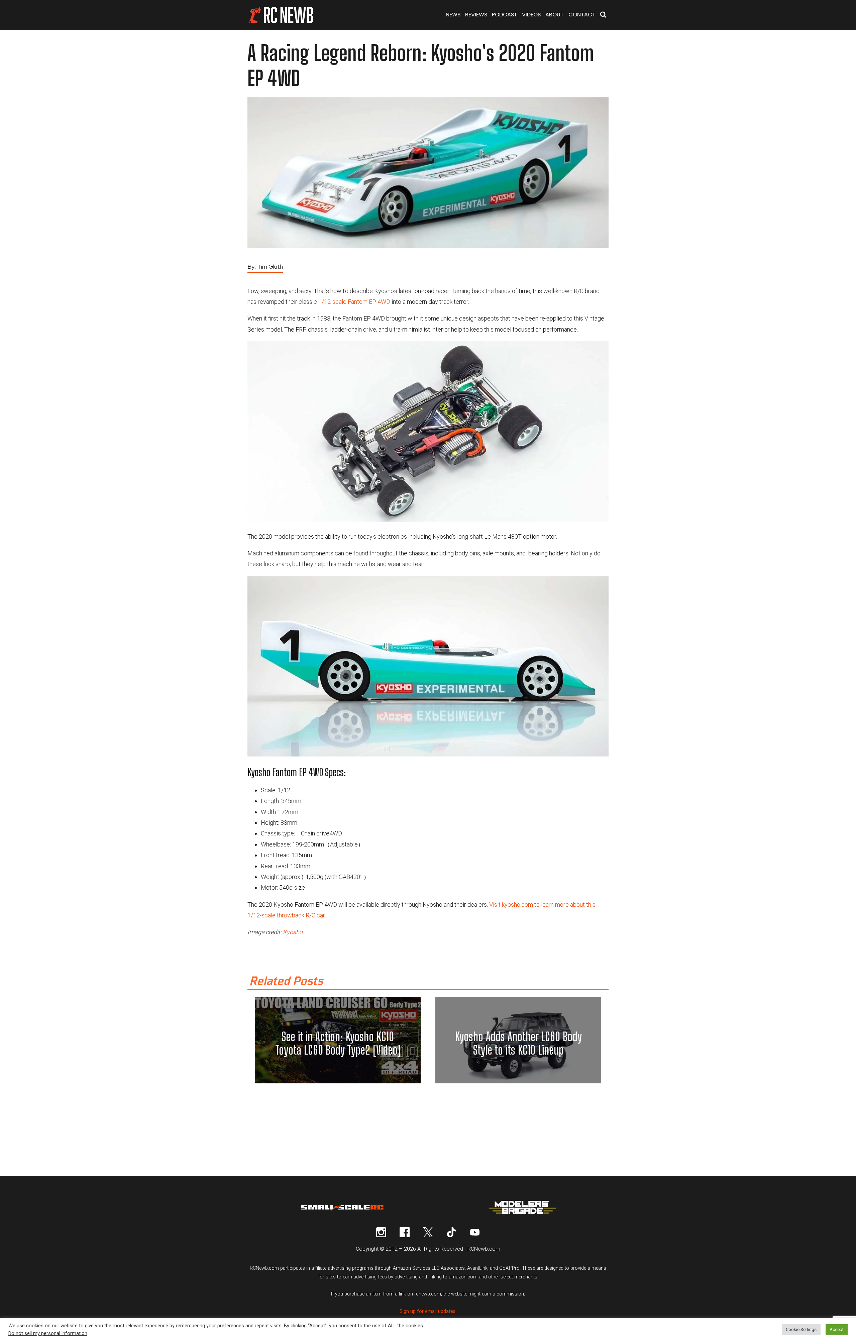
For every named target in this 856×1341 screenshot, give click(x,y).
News (453, 14)
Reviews (476, 14)
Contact (582, 14)
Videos (531, 14)
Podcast (504, 14)
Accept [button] (837, 1329)
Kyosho (293, 931)
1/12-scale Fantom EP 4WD (354, 301)
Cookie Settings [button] (801, 1329)
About (554, 14)
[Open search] (603, 15)
